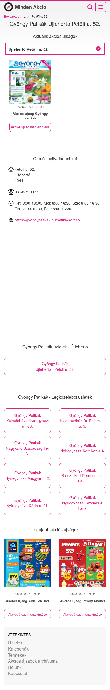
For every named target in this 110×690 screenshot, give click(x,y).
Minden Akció (30, 6)
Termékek (17, 655)
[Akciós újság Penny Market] (82, 563)
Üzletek (15, 643)
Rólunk (15, 667)
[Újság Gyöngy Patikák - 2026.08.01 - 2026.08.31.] (30, 82)
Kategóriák (18, 649)
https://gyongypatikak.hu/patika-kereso (47, 220)
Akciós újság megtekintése (30, 127)
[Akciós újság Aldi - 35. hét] (27, 563)
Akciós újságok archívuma (33, 661)
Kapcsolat (17, 673)
